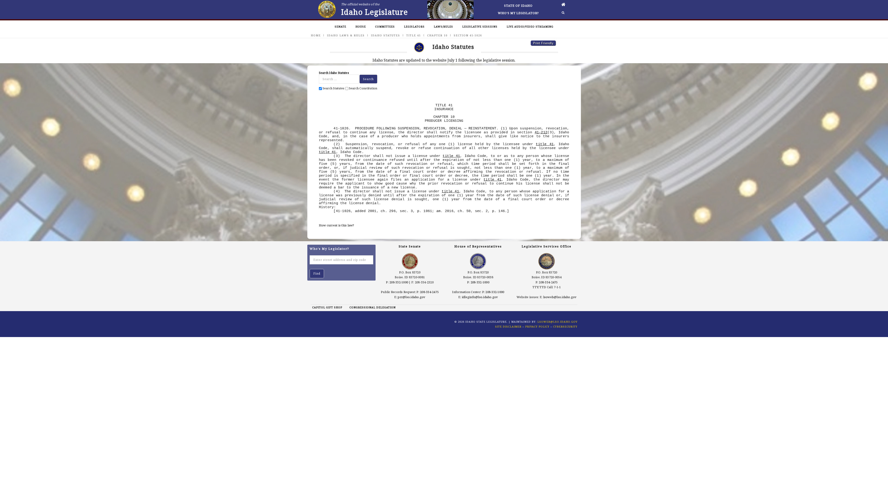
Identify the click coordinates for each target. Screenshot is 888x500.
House (360, 26)
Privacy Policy (537, 326)
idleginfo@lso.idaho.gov (480, 297)
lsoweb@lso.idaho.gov (560, 297)
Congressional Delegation (372, 307)
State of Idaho (518, 5)
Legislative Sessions (479, 26)
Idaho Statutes (385, 35)
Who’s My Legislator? (518, 13)
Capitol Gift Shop (327, 307)
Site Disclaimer (508, 326)
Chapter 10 (437, 35)
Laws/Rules (443, 26)
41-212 (541, 132)
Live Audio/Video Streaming (530, 26)
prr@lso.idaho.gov (411, 297)
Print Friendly (543, 43)
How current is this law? (336, 225)
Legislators (414, 26)
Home (316, 35)
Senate (340, 26)
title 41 (545, 144)
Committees (385, 26)
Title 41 (413, 35)
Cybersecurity (565, 326)
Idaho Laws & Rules (346, 35)
